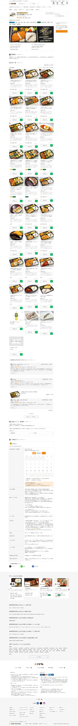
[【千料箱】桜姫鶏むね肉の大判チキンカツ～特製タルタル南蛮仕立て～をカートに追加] (21, 281)
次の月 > (44, 453)
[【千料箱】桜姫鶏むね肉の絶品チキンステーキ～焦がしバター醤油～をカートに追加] (51, 254)
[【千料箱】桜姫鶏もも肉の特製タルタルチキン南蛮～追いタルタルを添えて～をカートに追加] (36, 93)
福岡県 (16, 44)
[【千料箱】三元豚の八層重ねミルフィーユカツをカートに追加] (36, 146)
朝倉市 (47, 650)
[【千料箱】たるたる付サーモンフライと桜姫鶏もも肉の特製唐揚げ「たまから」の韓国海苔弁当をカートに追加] (36, 120)
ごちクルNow (61, 709)
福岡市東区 (60, 648)
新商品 (15, 614)
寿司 (27, 627)
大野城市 (24, 650)
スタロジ (60, 711)
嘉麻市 (44, 650)
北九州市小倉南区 (39, 648)
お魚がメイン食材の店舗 (12, 634)
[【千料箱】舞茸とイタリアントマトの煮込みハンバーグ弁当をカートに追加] (51, 93)
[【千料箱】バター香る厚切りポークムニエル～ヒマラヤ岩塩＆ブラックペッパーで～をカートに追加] (36, 228)
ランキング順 (39, 67)
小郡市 (13, 650)
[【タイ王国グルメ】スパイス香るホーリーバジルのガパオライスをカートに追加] (51, 145)
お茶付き (10, 614)
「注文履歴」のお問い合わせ (40, 507)
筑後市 (58, 649)
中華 (14, 627)
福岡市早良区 (30, 649)
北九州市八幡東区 (45, 648)
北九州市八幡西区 (51, 648)
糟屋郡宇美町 (58, 650)
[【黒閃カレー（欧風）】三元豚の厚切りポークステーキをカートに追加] (21, 228)
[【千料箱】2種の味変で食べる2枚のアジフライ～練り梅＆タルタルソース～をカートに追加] (21, 120)
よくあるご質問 (33, 528)
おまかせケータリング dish (23, 716)
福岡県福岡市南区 (12, 620)
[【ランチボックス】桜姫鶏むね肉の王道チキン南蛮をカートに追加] (51, 307)
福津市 (37, 650)
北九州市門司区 (15, 648)
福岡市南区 (15, 649)
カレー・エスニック (31, 627)
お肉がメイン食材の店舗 (20, 634)
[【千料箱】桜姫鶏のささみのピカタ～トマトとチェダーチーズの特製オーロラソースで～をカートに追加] (51, 228)
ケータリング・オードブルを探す (61, 31)
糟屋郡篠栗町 (63, 650)
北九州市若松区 (21, 648)
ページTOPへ (38, 699)
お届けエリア (12, 430)
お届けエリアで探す (12, 711)
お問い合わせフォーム (39, 512)
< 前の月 (34, 453)
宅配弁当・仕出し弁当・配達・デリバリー (16, 6)
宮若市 (41, 650)
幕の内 (46, 627)
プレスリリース (45, 723)
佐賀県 (19, 44)
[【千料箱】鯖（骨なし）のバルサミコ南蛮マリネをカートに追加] (21, 308)
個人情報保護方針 (42, 717)
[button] (20, 433)
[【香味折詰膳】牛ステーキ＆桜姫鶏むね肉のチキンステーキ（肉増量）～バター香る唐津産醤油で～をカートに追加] (36, 174)
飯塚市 (45, 649)
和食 (10, 627)
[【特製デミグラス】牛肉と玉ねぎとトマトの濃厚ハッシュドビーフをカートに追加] (36, 307)
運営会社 (40, 711)
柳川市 (51, 649)
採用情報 (40, 723)
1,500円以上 (22, 640)
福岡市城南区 (25, 649)
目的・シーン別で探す (13, 715)
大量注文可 (25, 614)
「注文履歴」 (31, 506)
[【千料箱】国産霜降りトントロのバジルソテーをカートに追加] (36, 253)
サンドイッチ (38, 627)
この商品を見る (50, 410)
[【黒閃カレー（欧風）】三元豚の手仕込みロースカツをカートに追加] (21, 254)
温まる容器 (28, 614)
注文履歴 (23, 687)
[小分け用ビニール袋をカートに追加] (21, 354)
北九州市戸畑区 (26, 648)
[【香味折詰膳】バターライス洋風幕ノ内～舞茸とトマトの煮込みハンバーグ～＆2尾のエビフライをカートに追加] (21, 201)
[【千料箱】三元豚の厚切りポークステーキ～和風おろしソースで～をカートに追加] (21, 93)
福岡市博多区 (65, 648)
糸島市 (50, 650)
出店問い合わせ (41, 713)
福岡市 (57, 648)
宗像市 (27, 650)
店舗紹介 (10, 9)
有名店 (13, 614)
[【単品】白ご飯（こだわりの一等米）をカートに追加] (51, 333)
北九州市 (10, 648)
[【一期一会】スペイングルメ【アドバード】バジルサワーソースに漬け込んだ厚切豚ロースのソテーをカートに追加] (51, 200)
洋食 (12, 627)
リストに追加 (49, 13)
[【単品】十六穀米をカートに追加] (36, 332)
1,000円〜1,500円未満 (16, 640)
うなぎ (49, 627)
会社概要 (26, 723)
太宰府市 (31, 650)
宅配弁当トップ (12, 709)
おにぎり (42, 627)
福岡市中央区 (11, 649)
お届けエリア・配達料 (29, 9)
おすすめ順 (51, 67)
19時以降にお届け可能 (41, 614)
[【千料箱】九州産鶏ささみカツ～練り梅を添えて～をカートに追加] (36, 281)
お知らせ (50, 709)
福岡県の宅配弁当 (26, 6)
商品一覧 (15, 9)
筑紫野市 (17, 650)
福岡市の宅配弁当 (32, 6)
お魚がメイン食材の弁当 (12, 607)
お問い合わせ (61, 667)
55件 (26, 17)
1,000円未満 (11, 640)
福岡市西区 (20, 649)
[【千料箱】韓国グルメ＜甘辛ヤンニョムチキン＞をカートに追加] (51, 281)
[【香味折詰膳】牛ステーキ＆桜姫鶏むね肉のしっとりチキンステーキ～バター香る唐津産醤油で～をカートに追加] (21, 174)
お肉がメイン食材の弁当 (20, 607)
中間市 (10, 650)
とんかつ (23, 627)
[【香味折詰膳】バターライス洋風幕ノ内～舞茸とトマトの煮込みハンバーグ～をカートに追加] (51, 174)
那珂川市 (53, 650)
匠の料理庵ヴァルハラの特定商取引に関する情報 (33, 555)
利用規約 (49, 667)
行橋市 (64, 649)
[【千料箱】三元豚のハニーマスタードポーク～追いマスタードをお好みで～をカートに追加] (51, 120)
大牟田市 (34, 649)
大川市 (61, 649)
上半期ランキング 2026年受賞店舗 (22, 12)
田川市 (48, 649)
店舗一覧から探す (12, 713)
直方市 (42, 649)
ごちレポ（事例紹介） (52, 711)
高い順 (44, 67)
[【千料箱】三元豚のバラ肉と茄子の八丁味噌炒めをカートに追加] (21, 146)
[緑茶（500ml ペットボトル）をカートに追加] (21, 329)
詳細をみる (15, 93)
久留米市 (38, 649)
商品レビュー (21, 9)
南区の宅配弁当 (38, 6)
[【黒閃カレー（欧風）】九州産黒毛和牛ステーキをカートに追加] (36, 201)
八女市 (55, 649)
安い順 (47, 67)
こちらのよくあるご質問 (29, 494)
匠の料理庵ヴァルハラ (24, 14)
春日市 (20, 650)
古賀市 (34, 650)
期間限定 (18, 614)
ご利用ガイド (37, 9)
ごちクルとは (17, 667)
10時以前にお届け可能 (34, 614)
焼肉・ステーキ (18, 627)
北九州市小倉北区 (32, 648)
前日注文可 (21, 614)
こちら (40, 485)
